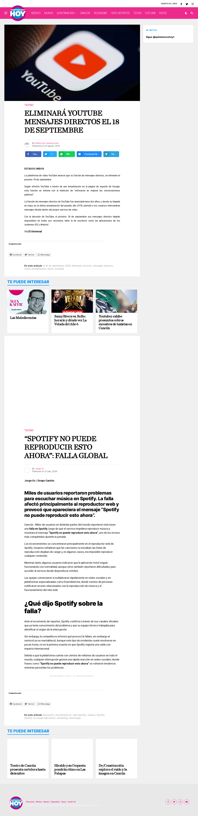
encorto (87, 266)
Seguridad (55, 802)
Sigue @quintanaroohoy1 (160, 36)
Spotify (101, 715)
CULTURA (150, 13)
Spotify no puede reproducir (40, 718)
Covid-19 (72, 802)
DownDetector (64, 715)
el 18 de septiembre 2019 (56, 266)
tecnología (75, 718)
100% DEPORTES (120, 13)
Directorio (30, 802)
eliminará (77, 266)
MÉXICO (36, 13)
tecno (50, 269)
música (91, 715)
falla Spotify (79, 715)
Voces (63, 802)
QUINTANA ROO (65, 13)
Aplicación (48, 715)
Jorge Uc (39, 468)
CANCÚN (85, 13)
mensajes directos (103, 266)
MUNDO (48, 13)
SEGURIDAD (100, 13)
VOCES (163, 13)
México (39, 802)
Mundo (46, 802)
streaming (62, 718)
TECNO (137, 13)
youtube (59, 269)
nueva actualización (35, 269)
